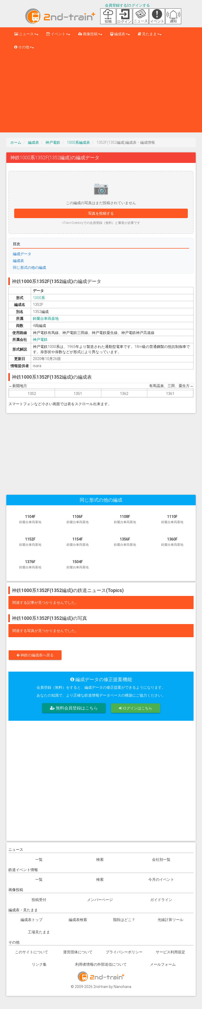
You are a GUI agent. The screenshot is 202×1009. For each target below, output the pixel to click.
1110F (172, 519)
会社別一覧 (161, 859)
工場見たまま (39, 932)
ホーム (15, 142)
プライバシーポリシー (124, 952)
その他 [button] (23, 47)
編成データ (22, 254)
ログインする (139, 5)
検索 (100, 859)
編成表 (33, 142)
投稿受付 (39, 900)
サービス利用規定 (170, 952)
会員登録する (116, 5)
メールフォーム (163, 964)
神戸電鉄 (53, 142)
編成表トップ (32, 920)
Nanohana (122, 987)
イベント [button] (57, 34)
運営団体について (78, 952)
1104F (30, 519)
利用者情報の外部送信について (101, 964)
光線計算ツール (170, 920)
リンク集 (39, 964)
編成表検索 (78, 920)
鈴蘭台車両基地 (46, 318)
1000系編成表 (78, 142)
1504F (78, 564)
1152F (30, 542)
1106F (78, 519)
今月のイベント (161, 879)
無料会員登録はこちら (76, 708)
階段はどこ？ (124, 920)
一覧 (39, 859)
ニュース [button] (26, 34)
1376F (30, 564)
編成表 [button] (119, 34)
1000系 (39, 298)
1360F (172, 542)
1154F (78, 542)
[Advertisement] (101, 93)
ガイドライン (161, 900)
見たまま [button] (149, 34)
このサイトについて (31, 952)
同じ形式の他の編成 (29, 267)
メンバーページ (100, 900)
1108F (125, 519)
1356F (125, 542)
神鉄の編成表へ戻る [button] (37, 655)
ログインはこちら (137, 708)
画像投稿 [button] (90, 34)
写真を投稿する (101, 213)
